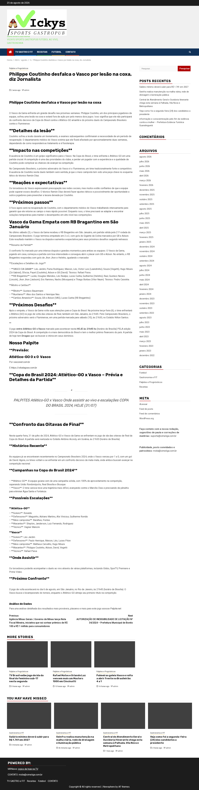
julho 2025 (144, 213)
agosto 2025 (145, 209)
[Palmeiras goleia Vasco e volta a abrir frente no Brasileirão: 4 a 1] (114, 654)
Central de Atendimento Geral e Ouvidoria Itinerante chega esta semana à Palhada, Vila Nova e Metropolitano (164, 103)
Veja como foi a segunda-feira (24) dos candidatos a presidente (168, 739)
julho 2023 (144, 322)
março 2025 (145, 232)
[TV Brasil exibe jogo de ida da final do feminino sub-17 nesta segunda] (27, 654)
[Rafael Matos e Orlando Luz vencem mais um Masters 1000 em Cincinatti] (71, 654)
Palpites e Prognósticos (18, 68)
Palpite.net (115, 608)
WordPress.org (146, 418)
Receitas (42, 52)
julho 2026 (144, 161)
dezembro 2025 (146, 190)
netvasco (123, 239)
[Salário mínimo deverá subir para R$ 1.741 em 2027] (29, 716)
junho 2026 (144, 166)
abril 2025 (144, 227)
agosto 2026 (145, 156)
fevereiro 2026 (146, 185)
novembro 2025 (146, 194)
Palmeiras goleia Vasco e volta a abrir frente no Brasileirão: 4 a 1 (114, 678)
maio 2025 (144, 223)
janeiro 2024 (145, 294)
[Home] (10, 52)
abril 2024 (144, 284)
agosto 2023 (145, 317)
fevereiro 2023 (146, 346)
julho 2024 (144, 270)
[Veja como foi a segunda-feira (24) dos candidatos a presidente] (170, 716)
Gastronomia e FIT (148, 377)
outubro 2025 (145, 199)
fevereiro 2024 (146, 289)
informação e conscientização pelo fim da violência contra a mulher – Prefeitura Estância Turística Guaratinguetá (164, 122)
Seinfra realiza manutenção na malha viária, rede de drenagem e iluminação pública (75, 739)
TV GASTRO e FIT (24, 52)
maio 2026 (144, 171)
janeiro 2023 (145, 350)
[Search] (190, 52)
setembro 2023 (146, 313)
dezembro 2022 (146, 355)
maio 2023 (144, 332)
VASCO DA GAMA (22, 269)
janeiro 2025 (145, 242)
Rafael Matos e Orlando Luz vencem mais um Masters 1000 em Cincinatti (69, 678)
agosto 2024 (145, 265)
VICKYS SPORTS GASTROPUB (18, 37)
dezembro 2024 (146, 246)
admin (26, 90)
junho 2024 (144, 275)
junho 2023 (144, 327)
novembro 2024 (146, 251)
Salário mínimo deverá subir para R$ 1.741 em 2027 (163, 87)
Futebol (56, 52)
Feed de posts (146, 409)
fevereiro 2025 (146, 237)
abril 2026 (144, 175)
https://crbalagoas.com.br (24, 367)
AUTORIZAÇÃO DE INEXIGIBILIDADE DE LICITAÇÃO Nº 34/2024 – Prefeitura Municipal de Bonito (104, 619)
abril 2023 (144, 336)
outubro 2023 (145, 308)
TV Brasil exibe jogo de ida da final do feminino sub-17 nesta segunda (26, 678)
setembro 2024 (146, 261)
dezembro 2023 (146, 298)
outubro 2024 (145, 256)
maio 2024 (144, 279)
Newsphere (109, 786)
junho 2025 (144, 218)
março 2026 (145, 180)
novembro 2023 (146, 303)
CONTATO (70, 52)
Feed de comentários (149, 413)
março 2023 (145, 341)
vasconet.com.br (21, 362)
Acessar (143, 404)
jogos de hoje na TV (28, 769)
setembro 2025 (146, 204)
